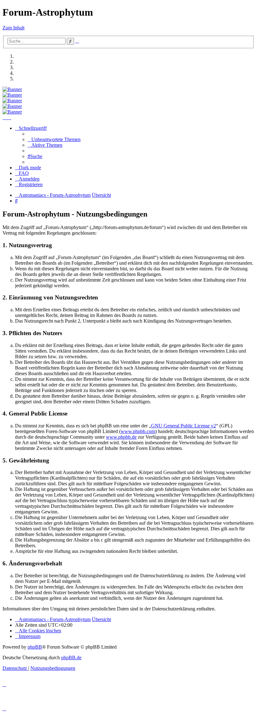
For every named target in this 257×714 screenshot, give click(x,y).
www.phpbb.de (121, 437)
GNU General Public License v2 (183, 425)
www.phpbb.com (138, 431)
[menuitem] (54, 139)
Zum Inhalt (13, 27)
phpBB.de (71, 657)
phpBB (35, 647)
